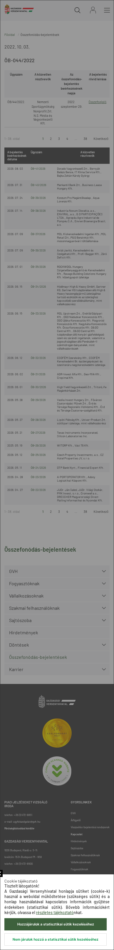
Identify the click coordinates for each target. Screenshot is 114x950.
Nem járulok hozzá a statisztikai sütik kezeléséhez (56, 939)
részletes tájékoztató (55, 912)
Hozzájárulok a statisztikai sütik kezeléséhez (55, 924)
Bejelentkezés (93, 10)
